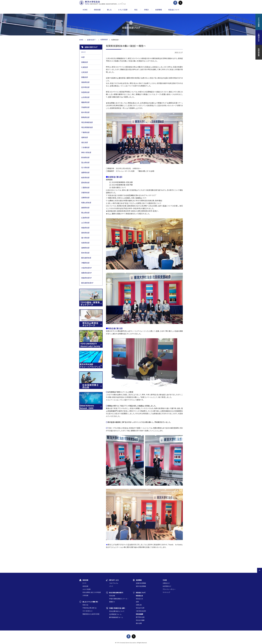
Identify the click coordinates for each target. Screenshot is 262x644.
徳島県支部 (85, 227)
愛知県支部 (85, 182)
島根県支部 (85, 207)
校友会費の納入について (116, 611)
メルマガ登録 (258, 22)
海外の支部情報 (141, 586)
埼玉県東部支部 (87, 122)
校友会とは (139, 598)
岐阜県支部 (85, 177)
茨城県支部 (85, 107)
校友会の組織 (140, 620)
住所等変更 (258, 52)
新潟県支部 (85, 157)
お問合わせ (166, 583)
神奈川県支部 (86, 152)
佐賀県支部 (85, 242)
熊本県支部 (85, 252)
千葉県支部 (85, 132)
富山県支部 (85, 162)
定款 (137, 601)
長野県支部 (85, 172)
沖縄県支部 (85, 263)
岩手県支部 (85, 87)
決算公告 (139, 605)
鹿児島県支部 (86, 257)
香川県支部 (85, 237)
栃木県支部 (85, 112)
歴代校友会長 (140, 617)
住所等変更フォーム (115, 614)
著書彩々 (112, 601)
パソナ (111, 586)
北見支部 (84, 72)
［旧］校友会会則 (141, 611)
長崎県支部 (85, 247)
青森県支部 (85, 82)
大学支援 (85, 595)
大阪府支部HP (86, 268)
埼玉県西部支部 (87, 127)
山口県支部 (85, 222)
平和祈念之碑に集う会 (89, 608)
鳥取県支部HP (86, 273)
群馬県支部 (85, 117)
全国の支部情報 (141, 583)
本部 (83, 57)
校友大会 (85, 605)
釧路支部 (84, 77)
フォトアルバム (113, 583)
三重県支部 (85, 187)
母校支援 (85, 586)
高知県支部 (85, 232)
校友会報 (112, 595)
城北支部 (84, 142)
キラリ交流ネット (87, 611)
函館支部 (84, 62)
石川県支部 (85, 167)
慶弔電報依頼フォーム (116, 617)
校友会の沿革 (140, 608)
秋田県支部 (85, 92)
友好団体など (167, 586)
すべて (83, 52)
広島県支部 (85, 217)
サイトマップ (166, 592)
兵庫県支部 (85, 197)
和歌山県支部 (86, 202)
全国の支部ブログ (92, 39)
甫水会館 (139, 623)
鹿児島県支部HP (87, 283)
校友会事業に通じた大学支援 (91, 592)
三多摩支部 (85, 147)
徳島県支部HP (86, 278)
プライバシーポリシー (169, 589)
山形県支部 (85, 97)
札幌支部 (84, 67)
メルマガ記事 (86, 589)
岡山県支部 (85, 212)
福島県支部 (85, 102)
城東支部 (84, 137)
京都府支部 (85, 192)
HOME (85, 9)
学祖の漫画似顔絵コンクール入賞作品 (119, 598)
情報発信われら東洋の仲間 (90, 614)
